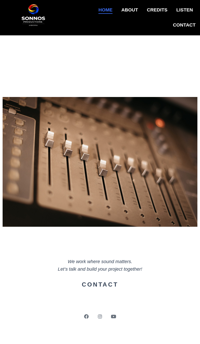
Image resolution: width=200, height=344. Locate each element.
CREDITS (157, 9)
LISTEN (184, 9)
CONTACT (184, 25)
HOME (105, 9)
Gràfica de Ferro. (111, 333)
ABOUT (129, 9)
